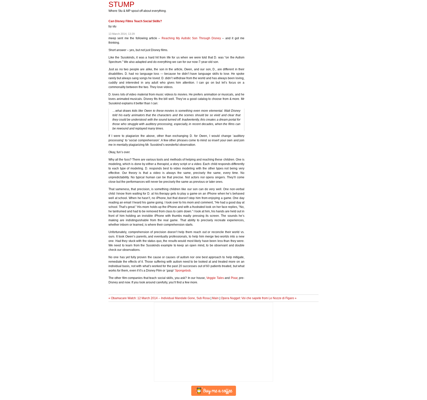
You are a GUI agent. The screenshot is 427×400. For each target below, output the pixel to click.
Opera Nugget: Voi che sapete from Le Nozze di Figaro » (259, 298)
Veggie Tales (215, 278)
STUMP (121, 4)
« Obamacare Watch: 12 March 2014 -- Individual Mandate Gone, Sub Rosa (159, 298)
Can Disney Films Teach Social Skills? (135, 21)
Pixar (234, 278)
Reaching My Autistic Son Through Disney (191, 38)
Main (215, 298)
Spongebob (183, 270)
